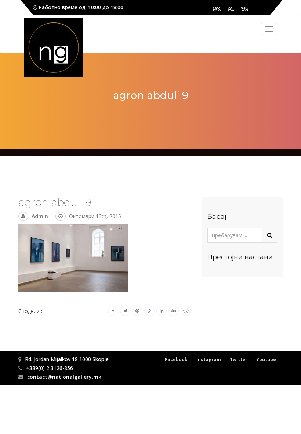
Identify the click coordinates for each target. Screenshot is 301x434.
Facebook (176, 359)
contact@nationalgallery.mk (64, 376)
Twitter (238, 359)
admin (40, 216)
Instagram (208, 359)
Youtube (266, 359)
